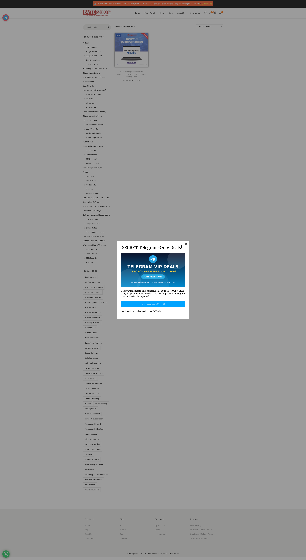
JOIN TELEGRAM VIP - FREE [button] (153, 304)
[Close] (186, 244)
